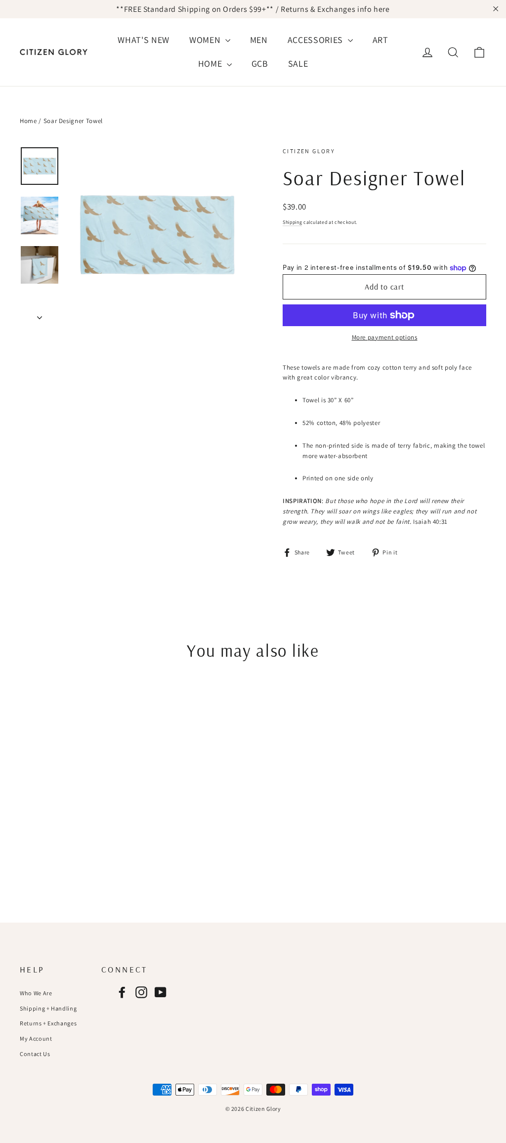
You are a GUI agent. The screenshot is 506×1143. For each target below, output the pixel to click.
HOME (211, 63)
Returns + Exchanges (48, 1023)
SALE (298, 63)
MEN (259, 39)
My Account (36, 1038)
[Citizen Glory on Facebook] (122, 992)
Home (28, 121)
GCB (260, 63)
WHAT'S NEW (143, 39)
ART (380, 39)
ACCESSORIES (316, 39)
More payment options (385, 337)
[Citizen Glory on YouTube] (161, 992)
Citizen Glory (309, 151)
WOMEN (206, 39)
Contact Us (35, 1054)
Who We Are (36, 993)
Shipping (292, 222)
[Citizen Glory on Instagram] (141, 992)
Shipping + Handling (48, 1008)
